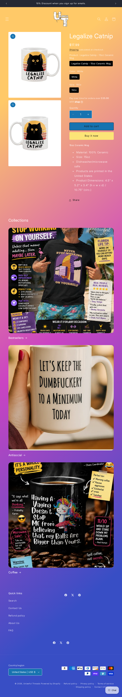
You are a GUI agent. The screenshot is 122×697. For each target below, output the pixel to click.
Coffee (13, 572)
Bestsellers (16, 338)
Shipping (74, 49)
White (74, 77)
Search (12, 600)
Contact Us (15, 608)
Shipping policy (83, 687)
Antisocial (15, 455)
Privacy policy (87, 684)
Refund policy (16, 615)
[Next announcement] (115, 3)
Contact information (104, 687)
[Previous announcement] (6, 3)
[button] (7, 19)
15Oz (74, 90)
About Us (14, 623)
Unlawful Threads (31, 684)
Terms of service (106, 684)
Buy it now (91, 135)
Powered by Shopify (50, 684)
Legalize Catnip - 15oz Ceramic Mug (91, 63)
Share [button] (76, 200)
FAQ (10, 630)
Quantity (73, 108)
